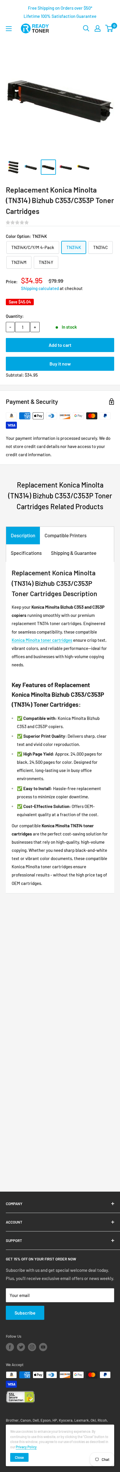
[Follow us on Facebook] (10, 1347)
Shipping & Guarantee (73, 553)
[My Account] (97, 28)
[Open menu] (9, 28)
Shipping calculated (40, 288)
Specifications (26, 553)
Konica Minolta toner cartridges (42, 640)
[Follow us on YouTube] (43, 1347)
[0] (109, 28)
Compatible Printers (66, 535)
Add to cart (60, 345)
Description (23, 535)
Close (19, 1457)
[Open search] (86, 28)
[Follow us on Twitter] (21, 1347)
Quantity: (15, 316)
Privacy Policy (26, 1447)
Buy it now (60, 363)
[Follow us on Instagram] (32, 1347)
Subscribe (25, 1312)
